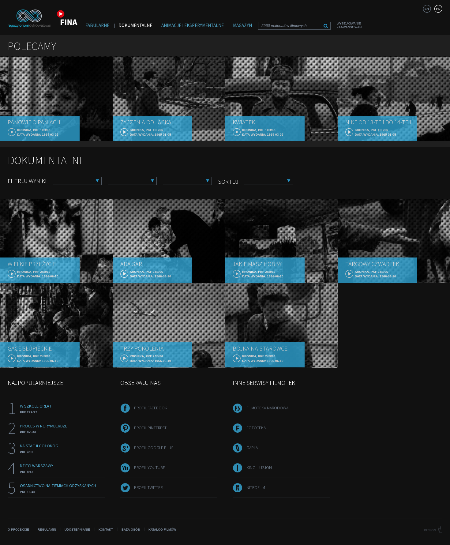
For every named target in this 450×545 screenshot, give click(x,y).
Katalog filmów (162, 529)
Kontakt (106, 529)
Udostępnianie (77, 529)
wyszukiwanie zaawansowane (350, 25)
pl (438, 8)
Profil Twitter (148, 487)
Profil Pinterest (150, 427)
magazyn (242, 25)
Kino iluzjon (259, 467)
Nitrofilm (255, 487)
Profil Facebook (150, 408)
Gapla (252, 447)
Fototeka (256, 427)
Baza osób (131, 529)
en (427, 8)
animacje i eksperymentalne (192, 25)
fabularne (97, 25)
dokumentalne (135, 25)
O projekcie (18, 529)
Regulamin (47, 529)
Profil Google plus (153, 447)
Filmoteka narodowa (267, 408)
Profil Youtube (149, 467)
